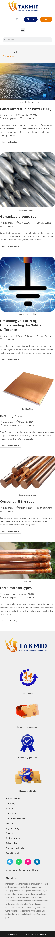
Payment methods (14, 848)
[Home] (4, 56)
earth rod (11, 56)
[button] (23, 30)
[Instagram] (28, 862)
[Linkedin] (37, 862)
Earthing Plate (11, 415)
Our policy (10, 803)
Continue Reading (11, 141)
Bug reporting (12, 828)
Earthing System (10, 118)
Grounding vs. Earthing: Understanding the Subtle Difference (20, 325)
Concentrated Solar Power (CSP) (25, 109)
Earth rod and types (16, 587)
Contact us (10, 813)
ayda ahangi (8, 115)
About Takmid (12, 798)
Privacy (9, 833)
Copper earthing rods (17, 501)
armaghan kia (9, 594)
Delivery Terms (12, 843)
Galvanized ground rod (18, 216)
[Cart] (17, 19)
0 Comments (28, 118)
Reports (9, 808)
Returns (9, 823)
